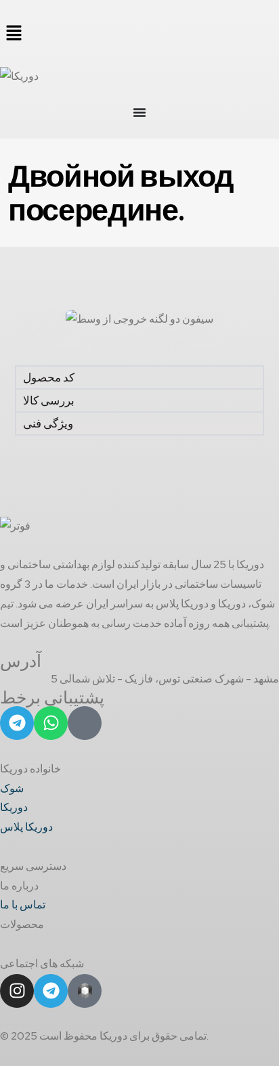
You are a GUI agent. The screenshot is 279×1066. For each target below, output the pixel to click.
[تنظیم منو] (139, 112)
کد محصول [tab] (48, 377)
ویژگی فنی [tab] (48, 423)
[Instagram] (17, 991)
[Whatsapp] (51, 723)
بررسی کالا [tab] (48, 400)
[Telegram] (17, 723)
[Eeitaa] (85, 723)
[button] (139, 33)
